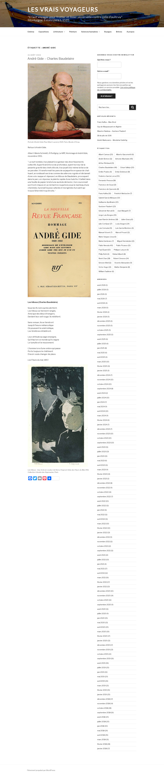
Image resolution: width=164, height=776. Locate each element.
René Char (104, 258)
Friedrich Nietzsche (123, 193)
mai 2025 (101, 353)
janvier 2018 (102, 748)
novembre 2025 (103, 326)
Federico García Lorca (109, 176)
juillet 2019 (101, 668)
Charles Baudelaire (108, 167)
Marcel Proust (122, 232)
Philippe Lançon (121, 250)
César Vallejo (127, 167)
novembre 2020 (103, 596)
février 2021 (102, 582)
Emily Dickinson (122, 172)
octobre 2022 (102, 492)
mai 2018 (100, 731)
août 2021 (101, 555)
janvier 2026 (102, 317)
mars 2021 (101, 577)
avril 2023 (101, 465)
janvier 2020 (102, 641)
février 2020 (102, 636)
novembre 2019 (103, 650)
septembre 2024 (104, 389)
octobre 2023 (102, 438)
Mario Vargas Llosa (107, 237)
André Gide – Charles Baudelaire (50, 58)
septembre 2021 (103, 551)
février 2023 (102, 474)
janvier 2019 (102, 694)
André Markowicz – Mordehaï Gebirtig (112, 140)
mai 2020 (101, 622)
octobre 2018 (102, 708)
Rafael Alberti (119, 254)
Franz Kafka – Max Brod (106, 122)
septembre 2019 (104, 658)
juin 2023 (100, 456)
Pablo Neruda (106, 245)
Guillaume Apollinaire (108, 202)
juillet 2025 (101, 344)
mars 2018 (101, 739)
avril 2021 (101, 573)
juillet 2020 (101, 613)
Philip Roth (104, 254)
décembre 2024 (103, 375)
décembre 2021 (103, 537)
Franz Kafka (105, 193)
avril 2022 (101, 519)
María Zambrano (106, 241)
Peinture (73, 32)
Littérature (58, 32)
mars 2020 (101, 632)
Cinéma (30, 32)
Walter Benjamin (122, 267)
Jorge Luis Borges (107, 215)
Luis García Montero (124, 228)
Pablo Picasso (123, 245)
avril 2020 (101, 627)
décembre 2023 (103, 429)
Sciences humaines (89, 32)
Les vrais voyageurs (63, 9)
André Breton (105, 159)
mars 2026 (101, 308)
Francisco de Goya (107, 185)
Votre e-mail (103, 71)
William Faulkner (106, 271)
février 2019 (102, 690)
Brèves (119, 32)
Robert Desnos (121, 258)
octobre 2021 (102, 546)
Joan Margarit (124, 211)
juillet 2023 (101, 452)
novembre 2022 (103, 488)
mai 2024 (101, 407)
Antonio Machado (124, 159)
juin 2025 (100, 348)
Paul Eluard (105, 250)
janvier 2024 (102, 425)
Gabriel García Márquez (109, 198)
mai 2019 (100, 677)
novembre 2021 (103, 542)
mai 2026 (101, 299)
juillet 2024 (101, 398)
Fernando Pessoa (107, 180)
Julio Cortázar (105, 224)
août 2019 (101, 663)
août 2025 (101, 339)
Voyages (108, 32)
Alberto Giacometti (125, 154)
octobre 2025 (102, 330)
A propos (130, 32)
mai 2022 (101, 515)
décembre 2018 (103, 699)
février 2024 (102, 420)
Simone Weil (105, 263)
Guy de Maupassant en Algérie (109, 127)
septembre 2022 (104, 497)
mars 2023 (101, 470)
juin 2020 (101, 618)
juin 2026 (100, 294)
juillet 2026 (101, 290)
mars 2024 (101, 416)
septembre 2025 (104, 335)
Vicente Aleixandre (123, 263)
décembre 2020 (103, 591)
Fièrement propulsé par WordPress (41, 770)
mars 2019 (101, 686)
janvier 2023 (102, 479)
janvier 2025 (102, 371)
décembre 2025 (103, 321)
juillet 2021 (101, 560)
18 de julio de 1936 (104, 136)
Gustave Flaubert (107, 206)
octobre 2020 (102, 600)
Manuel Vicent (105, 232)
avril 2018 (101, 735)
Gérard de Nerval (106, 211)
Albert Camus (106, 154)
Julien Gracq (127, 219)
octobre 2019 (102, 654)
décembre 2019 (103, 645)
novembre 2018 (103, 703)
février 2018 (102, 744)
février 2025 (102, 366)
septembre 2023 (104, 443)
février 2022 (102, 528)
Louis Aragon (122, 224)
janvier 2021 (102, 587)
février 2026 (102, 312)
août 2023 (101, 447)
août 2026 (101, 285)
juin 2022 (100, 510)
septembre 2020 (104, 605)
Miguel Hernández (125, 241)
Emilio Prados (105, 172)
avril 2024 (101, 411)
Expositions (44, 32)
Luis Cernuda (105, 228)
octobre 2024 (102, 384)
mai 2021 (100, 569)
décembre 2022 (103, 483)
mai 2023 (101, 461)
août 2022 (101, 501)
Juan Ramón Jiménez (108, 219)
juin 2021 (100, 564)
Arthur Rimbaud (106, 163)
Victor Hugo (105, 267)
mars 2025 (101, 362)
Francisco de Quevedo (109, 189)
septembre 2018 (104, 713)
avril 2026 (101, 303)
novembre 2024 (103, 380)
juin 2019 (100, 672)
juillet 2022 (101, 506)
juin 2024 (100, 402)
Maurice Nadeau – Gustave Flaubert (111, 131)
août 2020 (101, 609)
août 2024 (101, 393)
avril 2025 (101, 357)
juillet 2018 (101, 722)
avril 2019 (101, 681)
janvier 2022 (102, 532)
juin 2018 (100, 726)
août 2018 (101, 717)
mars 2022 (101, 524)
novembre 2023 (103, 434)
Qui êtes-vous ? (104, 60)
